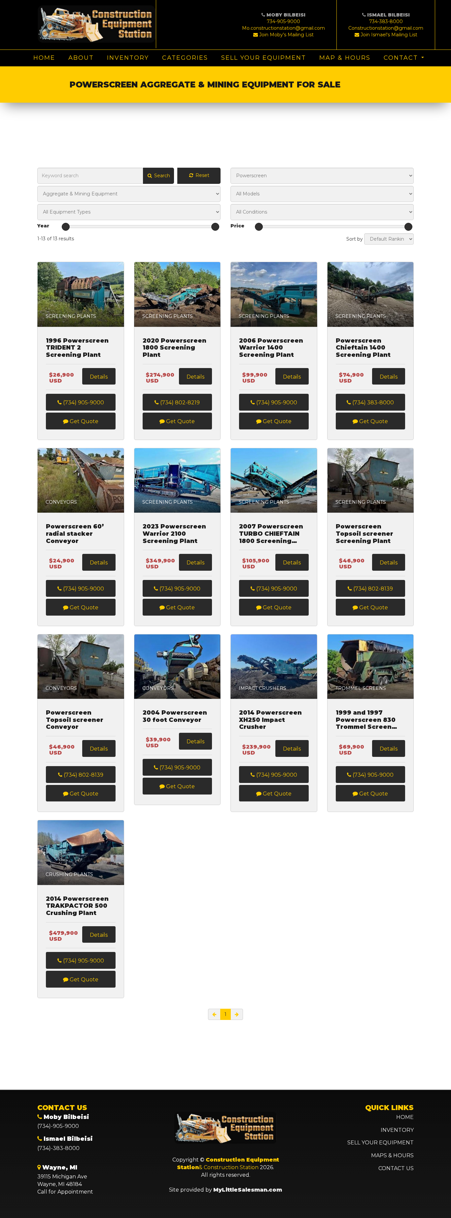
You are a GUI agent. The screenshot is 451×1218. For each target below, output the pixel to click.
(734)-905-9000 (58, 1126)
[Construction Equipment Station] (96, 24)
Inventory (128, 57)
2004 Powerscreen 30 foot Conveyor (175, 716)
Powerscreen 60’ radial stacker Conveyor (75, 533)
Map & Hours (344, 57)
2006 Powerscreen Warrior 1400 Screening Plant (271, 347)
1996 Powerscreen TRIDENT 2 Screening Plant (77, 347)
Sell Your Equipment (263, 57)
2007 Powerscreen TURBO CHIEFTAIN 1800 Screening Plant (271, 534)
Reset (201, 175)
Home (44, 57)
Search (161, 176)
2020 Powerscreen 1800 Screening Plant (174, 347)
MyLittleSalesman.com (247, 1190)
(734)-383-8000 (58, 1148)
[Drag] (66, 227)
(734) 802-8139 (372, 589)
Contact (401, 57)
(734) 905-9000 (83, 402)
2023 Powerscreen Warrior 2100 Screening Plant (174, 533)
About (81, 57)
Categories (185, 57)
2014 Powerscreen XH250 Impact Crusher (270, 719)
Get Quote (83, 421)
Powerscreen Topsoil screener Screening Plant (364, 533)
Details (99, 377)
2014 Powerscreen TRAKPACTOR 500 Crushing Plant (77, 906)
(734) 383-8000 (372, 402)
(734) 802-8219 (179, 402)
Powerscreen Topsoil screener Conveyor (74, 719)
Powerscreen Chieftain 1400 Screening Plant (363, 347)
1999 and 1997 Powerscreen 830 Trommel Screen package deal (366, 720)
